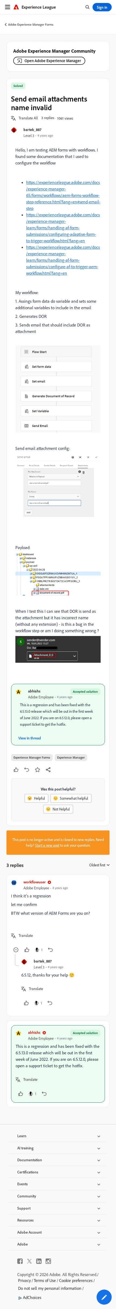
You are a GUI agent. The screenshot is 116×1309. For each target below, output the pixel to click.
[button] (28, 118)
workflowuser (34, 882)
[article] (58, 916)
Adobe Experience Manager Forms (30, 24)
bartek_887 (32, 129)
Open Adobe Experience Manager (53, 60)
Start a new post (47, 845)
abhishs (34, 691)
